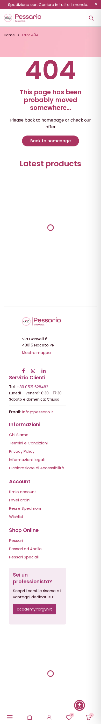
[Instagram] (33, 368)
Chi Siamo (18, 434)
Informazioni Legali (27, 459)
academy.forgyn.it (34, 609)
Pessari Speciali (24, 557)
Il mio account (22, 491)
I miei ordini (19, 500)
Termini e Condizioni (28, 443)
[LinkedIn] (43, 368)
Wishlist (72, 715)
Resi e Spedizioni (25, 508)
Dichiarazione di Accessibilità (36, 468)
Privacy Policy (21, 451)
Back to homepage (50, 141)
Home (9, 35)
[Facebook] (23, 368)
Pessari (16, 540)
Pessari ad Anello (25, 548)
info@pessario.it (37, 412)
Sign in (49, 717)
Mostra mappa (36, 352)
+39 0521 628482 (32, 386)
